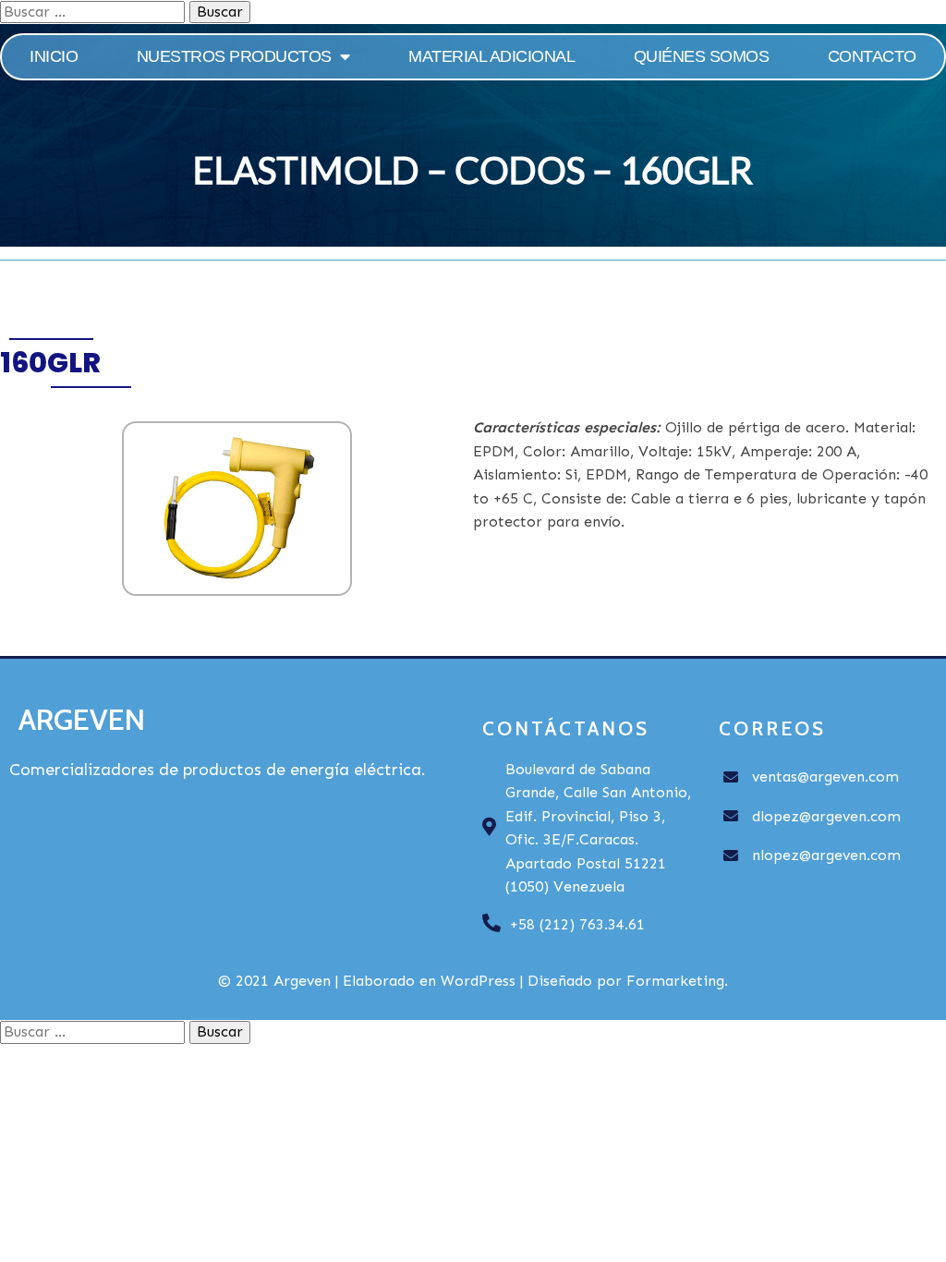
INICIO (54, 56)
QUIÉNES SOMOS (702, 56)
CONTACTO (872, 56)
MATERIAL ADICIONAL (491, 56)
